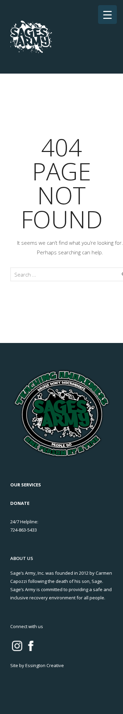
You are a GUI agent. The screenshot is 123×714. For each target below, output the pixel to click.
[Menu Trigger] (107, 14)
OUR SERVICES (25, 485)
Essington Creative (44, 665)
